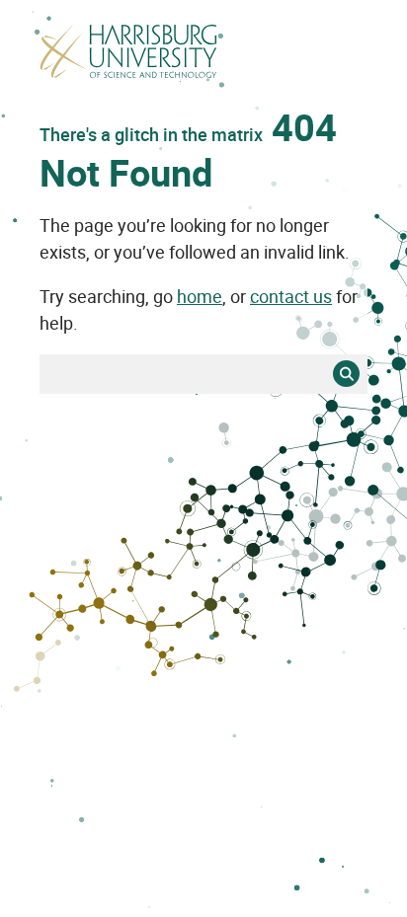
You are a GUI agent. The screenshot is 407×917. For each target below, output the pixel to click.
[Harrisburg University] (128, 76)
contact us (291, 296)
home (199, 296)
